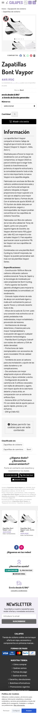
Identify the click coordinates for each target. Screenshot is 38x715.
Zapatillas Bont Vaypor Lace (8, 529)
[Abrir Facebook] (16, 547)
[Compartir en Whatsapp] (28, 55)
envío (13, 83)
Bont (10, 498)
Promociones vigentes (20, 687)
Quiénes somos (19, 668)
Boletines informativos (20, 683)
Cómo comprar (19, 664)
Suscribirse (19, 621)
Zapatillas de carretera (26, 496)
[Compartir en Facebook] (20, 55)
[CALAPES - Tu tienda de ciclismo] (14, 2)
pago (19, 83)
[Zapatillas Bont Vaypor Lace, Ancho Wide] (28, 518)
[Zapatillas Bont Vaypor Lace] (10, 518)
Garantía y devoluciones (20, 679)
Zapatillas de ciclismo (8, 496)
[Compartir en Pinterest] (31, 55)
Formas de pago (20, 672)
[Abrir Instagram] (21, 547)
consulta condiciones (19, 591)
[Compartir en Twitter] (24, 55)
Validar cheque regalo (20, 690)
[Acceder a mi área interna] (30, 2)
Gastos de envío (20, 676)
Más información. (19, 705)
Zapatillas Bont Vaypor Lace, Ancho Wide (27, 529)
